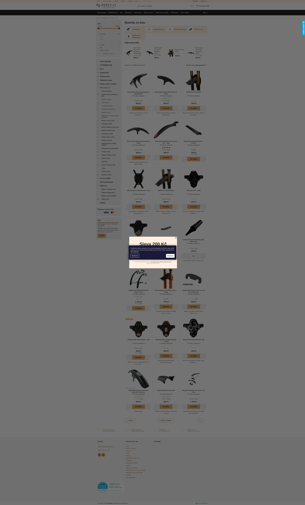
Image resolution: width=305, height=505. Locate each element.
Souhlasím (170, 256)
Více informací (135, 252)
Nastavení (135, 256)
